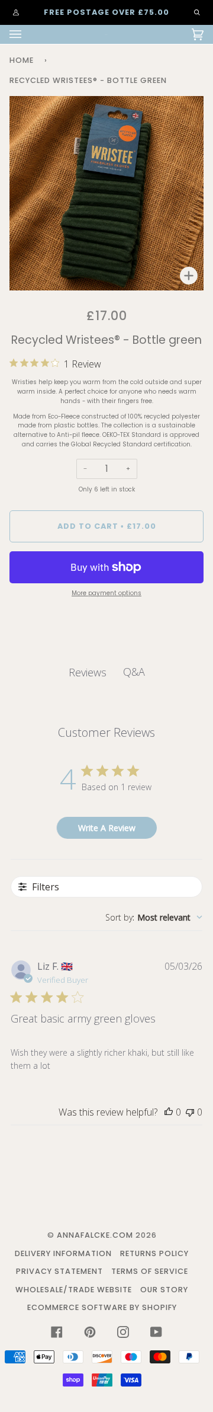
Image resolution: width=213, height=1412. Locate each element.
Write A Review (106, 827)
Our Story (164, 1290)
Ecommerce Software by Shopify (102, 1307)
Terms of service (149, 1271)
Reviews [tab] (87, 672)
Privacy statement (59, 1271)
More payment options (106, 593)
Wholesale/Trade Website (73, 1290)
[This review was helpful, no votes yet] (168, 1112)
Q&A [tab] (134, 672)
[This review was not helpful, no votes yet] (190, 1112)
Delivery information (63, 1253)
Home (21, 60)
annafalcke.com (95, 1235)
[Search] (191, 12)
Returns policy (154, 1253)
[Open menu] (27, 34)
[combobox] (153, 917)
